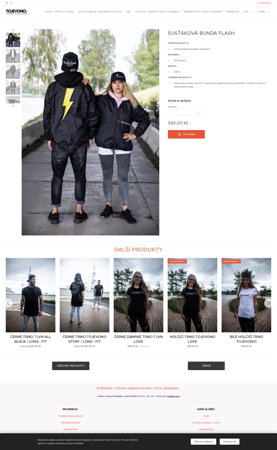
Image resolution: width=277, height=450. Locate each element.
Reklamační (69, 429)
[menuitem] (60, 11)
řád (76, 429)
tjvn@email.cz (265, 2)
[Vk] (11, 2)
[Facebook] (7, 2)
